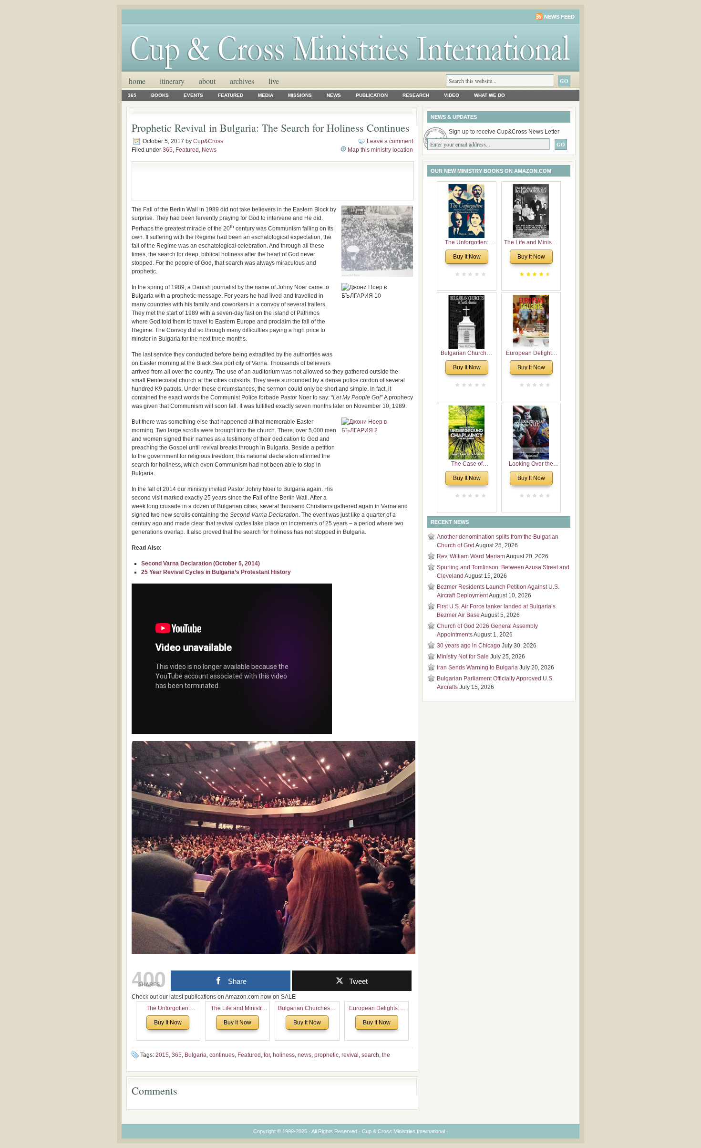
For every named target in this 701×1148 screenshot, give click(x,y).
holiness (284, 1055)
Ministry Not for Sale (463, 656)
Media (265, 95)
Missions (300, 95)
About (207, 81)
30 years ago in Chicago (468, 645)
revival (350, 1055)
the (386, 1055)
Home (137, 81)
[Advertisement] (248, 181)
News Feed (559, 17)
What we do (489, 95)
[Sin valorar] (482, 274)
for (267, 1055)
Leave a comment (390, 141)
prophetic (326, 1055)
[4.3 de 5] (547, 274)
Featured (230, 95)
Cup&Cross (208, 141)
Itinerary (172, 81)
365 (132, 95)
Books (160, 95)
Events (193, 95)
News (334, 95)
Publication (372, 95)
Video (451, 95)
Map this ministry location (380, 149)
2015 (162, 1055)
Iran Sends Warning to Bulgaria (477, 667)
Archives (242, 81)
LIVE (273, 81)
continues (222, 1055)
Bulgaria (195, 1055)
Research (415, 95)
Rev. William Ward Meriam (471, 556)
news (304, 1055)
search (370, 1055)
